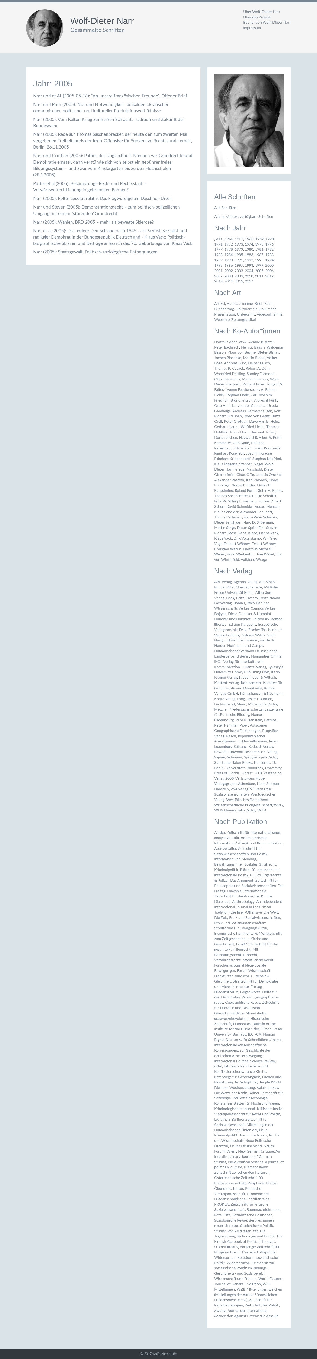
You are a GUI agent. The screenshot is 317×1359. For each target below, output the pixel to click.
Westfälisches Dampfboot (247, 800)
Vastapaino (272, 773)
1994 (269, 260)
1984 (228, 255)
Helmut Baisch (253, 347)
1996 (228, 265)
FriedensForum (226, 992)
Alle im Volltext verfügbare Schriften (243, 217)
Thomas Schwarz (228, 517)
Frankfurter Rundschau (233, 976)
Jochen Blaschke (227, 358)
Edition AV (260, 619)
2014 (228, 281)
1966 (229, 239)
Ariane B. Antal (261, 342)
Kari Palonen (256, 480)
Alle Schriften (225, 208)
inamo (277, 1040)
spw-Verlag (268, 757)
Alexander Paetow (229, 480)
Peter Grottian (235, 421)
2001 (218, 271)
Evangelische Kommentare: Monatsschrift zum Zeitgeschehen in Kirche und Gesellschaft (248, 939)
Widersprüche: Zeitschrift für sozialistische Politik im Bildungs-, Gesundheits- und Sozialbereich (244, 1268)
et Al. (243, 342)
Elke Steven (268, 528)
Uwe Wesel (264, 554)
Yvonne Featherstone (242, 390)
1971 (218, 244)
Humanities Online (266, 656)
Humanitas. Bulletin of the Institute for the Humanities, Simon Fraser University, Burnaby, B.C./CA (248, 1029)
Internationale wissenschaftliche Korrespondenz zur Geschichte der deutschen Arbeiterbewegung (242, 1050)
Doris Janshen (225, 437)
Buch (268, 304)
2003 (239, 271)
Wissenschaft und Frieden (235, 1279)
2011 (259, 276)
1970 (269, 239)
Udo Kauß (241, 443)
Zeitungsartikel (243, 320)
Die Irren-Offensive (246, 912)
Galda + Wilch (253, 635)
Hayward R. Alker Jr (255, 437)
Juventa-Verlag (254, 667)
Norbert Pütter (243, 485)
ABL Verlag (223, 582)
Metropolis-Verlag (263, 704)
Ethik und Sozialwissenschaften (254, 918)
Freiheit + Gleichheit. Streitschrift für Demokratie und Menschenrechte (246, 981)
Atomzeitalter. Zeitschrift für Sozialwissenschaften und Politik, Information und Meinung (241, 854)
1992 (249, 260)
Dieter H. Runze (269, 490)
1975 (259, 244)
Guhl (271, 635)
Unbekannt (246, 314)
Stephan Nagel (251, 464)
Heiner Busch (259, 363)
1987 (259, 255)
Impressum (252, 28)
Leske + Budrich (259, 699)
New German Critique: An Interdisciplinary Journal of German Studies (247, 1157)
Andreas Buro (235, 363)
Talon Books (242, 762)
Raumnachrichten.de (263, 1210)
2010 (249, 276)
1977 (218, 249)
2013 (218, 281)
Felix (242, 630)
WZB (261, 810)
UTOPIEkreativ (226, 1247)
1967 (239, 239)
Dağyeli (220, 614)
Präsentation (224, 314)
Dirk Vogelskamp (247, 538)
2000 (269, 265)
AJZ (230, 587)
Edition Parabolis (242, 624)
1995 (218, 265)
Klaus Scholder (226, 512)
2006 (269, 271)
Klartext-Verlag (226, 683)
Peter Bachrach (226, 347)
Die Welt (271, 912)
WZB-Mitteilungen (252, 1289)
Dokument (267, 309)
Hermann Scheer (256, 501)
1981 (259, 249)
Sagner (219, 757)
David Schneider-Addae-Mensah (252, 506)
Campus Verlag (263, 608)
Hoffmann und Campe (245, 646)
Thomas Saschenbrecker (233, 496)
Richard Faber (254, 384)
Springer (250, 757)
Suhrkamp (222, 762)
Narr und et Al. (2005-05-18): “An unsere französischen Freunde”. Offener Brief (110, 96)
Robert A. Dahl (257, 368)
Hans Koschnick (268, 448)
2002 (228, 271)
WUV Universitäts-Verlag (235, 810)
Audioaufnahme (240, 304)
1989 (218, 260)
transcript (262, 762)
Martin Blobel (254, 358)
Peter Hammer (226, 725)
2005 (259, 271)
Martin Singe (224, 528)
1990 (228, 260)
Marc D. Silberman (258, 522)
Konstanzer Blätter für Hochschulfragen (246, 1103)
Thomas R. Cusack (229, 368)
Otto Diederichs (227, 379)
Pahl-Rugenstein (249, 720)
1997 (239, 265)
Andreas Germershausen (252, 411)
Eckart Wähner (264, 544)
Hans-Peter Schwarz (260, 517)
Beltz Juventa (247, 598)
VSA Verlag (239, 789)
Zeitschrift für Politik (262, 1305)
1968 (249, 239)
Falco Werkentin (240, 554)
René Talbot (247, 533)
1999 (259, 265)
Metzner (221, 709)
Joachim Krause (259, 453)
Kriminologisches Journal (234, 1109)
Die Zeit (220, 918)
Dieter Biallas (268, 352)
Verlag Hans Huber (250, 778)
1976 (269, 244)
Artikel (219, 304)
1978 (228, 249)
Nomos (257, 715)
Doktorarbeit (246, 309)
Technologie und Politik (256, 1236)
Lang (241, 699)
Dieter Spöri (247, 528)
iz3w (218, 1066)
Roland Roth (245, 490)
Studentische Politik (256, 1226)
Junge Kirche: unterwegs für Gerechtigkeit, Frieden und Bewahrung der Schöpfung (247, 1077)
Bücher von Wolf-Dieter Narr (267, 22)
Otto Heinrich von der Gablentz (239, 406)
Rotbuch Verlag (261, 746)
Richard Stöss (225, 533)
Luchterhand (224, 704)
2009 (239, 276)
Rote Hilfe (222, 1215)
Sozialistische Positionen (252, 1215)
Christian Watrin (227, 549)
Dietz (232, 614)
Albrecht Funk (265, 400)
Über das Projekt (257, 17)
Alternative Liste (248, 587)
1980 (249, 249)
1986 (249, 255)
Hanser (252, 640)
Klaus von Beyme (242, 352)
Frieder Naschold (248, 469)
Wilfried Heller (253, 427)
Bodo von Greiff (257, 416)
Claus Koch (243, 448)
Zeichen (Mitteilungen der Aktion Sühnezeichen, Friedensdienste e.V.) (248, 1295)
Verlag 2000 (224, 778)
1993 (259, 260)
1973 (239, 244)
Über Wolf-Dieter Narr (261, 12)
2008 (228, 276)
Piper (243, 725)
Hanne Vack (268, 533)
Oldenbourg (224, 720)
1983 (218, 255)
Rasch (231, 736)
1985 (239, 255)
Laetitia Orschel (268, 475)
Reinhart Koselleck (229, 453)
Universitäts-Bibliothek (244, 768)
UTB (258, 773)
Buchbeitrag (224, 309)
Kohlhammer (251, 683)
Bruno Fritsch (241, 400)
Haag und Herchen (229, 640)
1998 (249, 265)
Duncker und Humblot (232, 619)
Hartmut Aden (225, 342)
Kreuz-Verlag (224, 699)
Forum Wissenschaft (253, 971)
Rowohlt (221, 752)
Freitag (256, 987)
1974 (249, 244)
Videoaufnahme (269, 314)
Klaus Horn (239, 432)
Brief (258, 304)
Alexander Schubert (256, 512)
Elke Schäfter (265, 496)
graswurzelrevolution (231, 1018)
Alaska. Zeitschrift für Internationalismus (247, 832)
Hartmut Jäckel (262, 432)
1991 (239, 260)
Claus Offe (245, 475)
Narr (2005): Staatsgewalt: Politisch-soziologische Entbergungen (95, 252)
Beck (230, 598)
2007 (218, 276)
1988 (269, 255)
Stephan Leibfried (266, 459)
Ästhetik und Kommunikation (259, 843)
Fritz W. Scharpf (227, 501)
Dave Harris (258, 421)
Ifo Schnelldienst (256, 1040)
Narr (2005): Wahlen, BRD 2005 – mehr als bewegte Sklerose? (93, 222)
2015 (239, 281)
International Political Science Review (244, 1061)
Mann (241, 704)
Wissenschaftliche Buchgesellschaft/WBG (248, 805)
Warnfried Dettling (229, 374)
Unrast (247, 773)
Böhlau (239, 603)
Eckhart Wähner (237, 544)
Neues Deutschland (246, 1146)
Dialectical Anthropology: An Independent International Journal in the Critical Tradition (248, 907)
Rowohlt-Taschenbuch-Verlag (253, 752)
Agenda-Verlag (245, 582)
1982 (269, 249)
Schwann (234, 757)
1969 (259, 239)
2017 (249, 281)
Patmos (270, 720)
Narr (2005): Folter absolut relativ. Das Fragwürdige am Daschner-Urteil (102, 198)
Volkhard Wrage (254, 560)
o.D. (219, 239)
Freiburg (233, 635)
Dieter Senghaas (227, 522)
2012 (269, 276)
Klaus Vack (223, 538)
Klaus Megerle (225, 464)
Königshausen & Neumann (261, 693)
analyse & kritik (226, 838)
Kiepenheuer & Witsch (257, 677)
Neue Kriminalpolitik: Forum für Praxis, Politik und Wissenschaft (246, 1135)
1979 (239, 249)
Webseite (222, 320)
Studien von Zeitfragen (232, 1231)
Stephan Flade (237, 395)
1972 (228, 244)
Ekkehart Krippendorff (232, 459)
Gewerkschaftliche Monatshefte (240, 1013)
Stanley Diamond (261, 374)
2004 (249, 271)
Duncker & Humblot (255, 614)
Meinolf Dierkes (255, 379)
